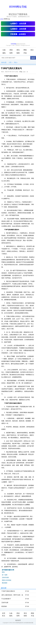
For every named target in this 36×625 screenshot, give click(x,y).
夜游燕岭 (4, 583)
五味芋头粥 (5, 577)
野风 (3, 572)
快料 (11, 53)
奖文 (32, 50)
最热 (4, 53)
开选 (25, 53)
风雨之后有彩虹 (6, 580)
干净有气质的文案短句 (8, 591)
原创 (11, 50)
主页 (10, 62)
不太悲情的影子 (6, 598)
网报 (25, 50)
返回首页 (18, 620)
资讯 (18, 50)
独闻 (18, 53)
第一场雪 (4, 575)
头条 (4, 50)
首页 (3, 613)
